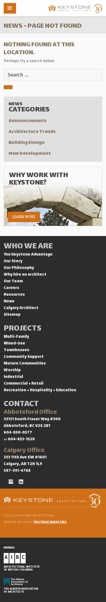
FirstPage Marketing (50, 522)
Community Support (24, 357)
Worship (12, 370)
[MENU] (10, 8)
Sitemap (12, 315)
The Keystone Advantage (28, 254)
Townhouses (16, 350)
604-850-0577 (18, 432)
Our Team (13, 281)
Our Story (13, 261)
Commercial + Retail (23, 383)
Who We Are (28, 246)
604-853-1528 (21, 439)
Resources (14, 294)
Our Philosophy (19, 268)
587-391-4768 (17, 471)
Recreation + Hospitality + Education (40, 390)
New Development (30, 154)
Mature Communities (25, 363)
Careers (11, 288)
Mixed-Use (14, 343)
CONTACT (21, 404)
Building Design (27, 143)
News (9, 301)
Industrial (13, 377)
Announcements (28, 121)
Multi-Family (16, 337)
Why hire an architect (25, 274)
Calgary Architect (21, 308)
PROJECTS (22, 329)
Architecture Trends (32, 132)
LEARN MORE (23, 216)
